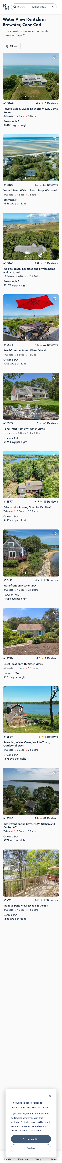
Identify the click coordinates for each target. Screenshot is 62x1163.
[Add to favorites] (54, 57)
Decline (31, 1148)
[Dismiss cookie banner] (50, 1096)
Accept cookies (31, 1139)
